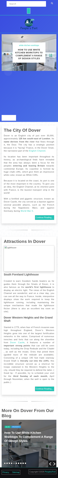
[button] (50, 463)
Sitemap (15, 472)
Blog (8, 427)
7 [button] (18, 463)
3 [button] (9, 463)
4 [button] (12, 463)
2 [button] (7, 463)
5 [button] (14, 463)
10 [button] (25, 463)
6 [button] (16, 463)
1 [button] (5, 463)
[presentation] (5, 118)
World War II (27, 211)
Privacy (5, 472)
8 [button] (21, 463)
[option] (29, 443)
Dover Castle (17, 342)
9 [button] (23, 463)
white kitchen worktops (29, 45)
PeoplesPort (50, 472)
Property (16, 427)
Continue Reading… (44, 217)
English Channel (37, 151)
